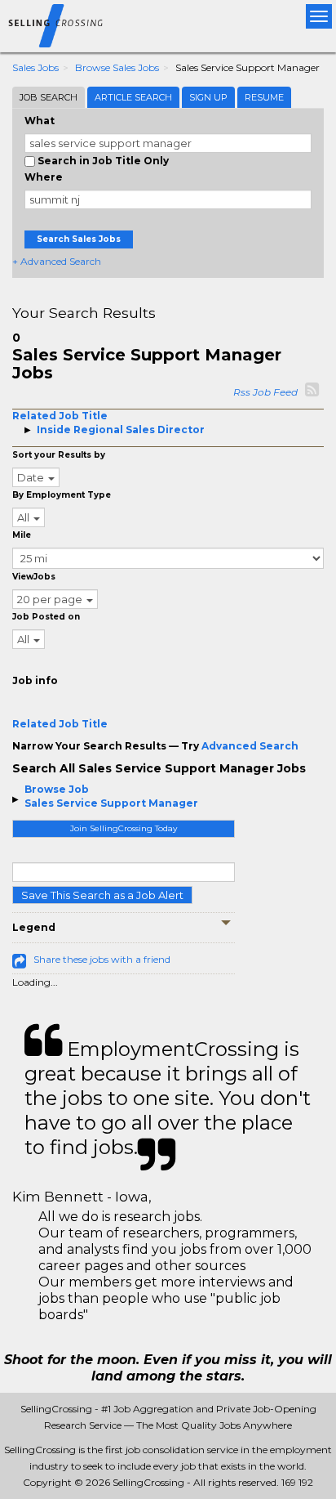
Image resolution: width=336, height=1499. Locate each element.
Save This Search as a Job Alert (102, 895)
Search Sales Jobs (79, 239)
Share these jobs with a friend (101, 959)
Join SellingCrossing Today (123, 828)
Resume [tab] (264, 97)
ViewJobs (33, 576)
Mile (21, 535)
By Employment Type (61, 495)
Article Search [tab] (133, 97)
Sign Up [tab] (208, 97)
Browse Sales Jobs (117, 67)
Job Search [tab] (48, 97)
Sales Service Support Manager (111, 803)
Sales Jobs (35, 67)
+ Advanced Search (56, 261)
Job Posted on (46, 616)
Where (43, 177)
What (39, 120)
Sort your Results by (58, 455)
